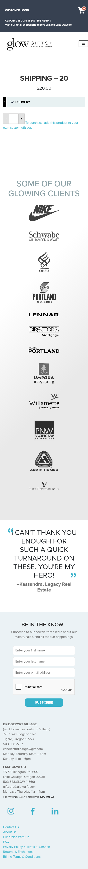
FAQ (6, 842)
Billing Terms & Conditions (22, 857)
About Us (9, 832)
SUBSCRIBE (44, 702)
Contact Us (11, 827)
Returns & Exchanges (18, 852)
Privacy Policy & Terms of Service (26, 847)
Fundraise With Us (16, 837)
